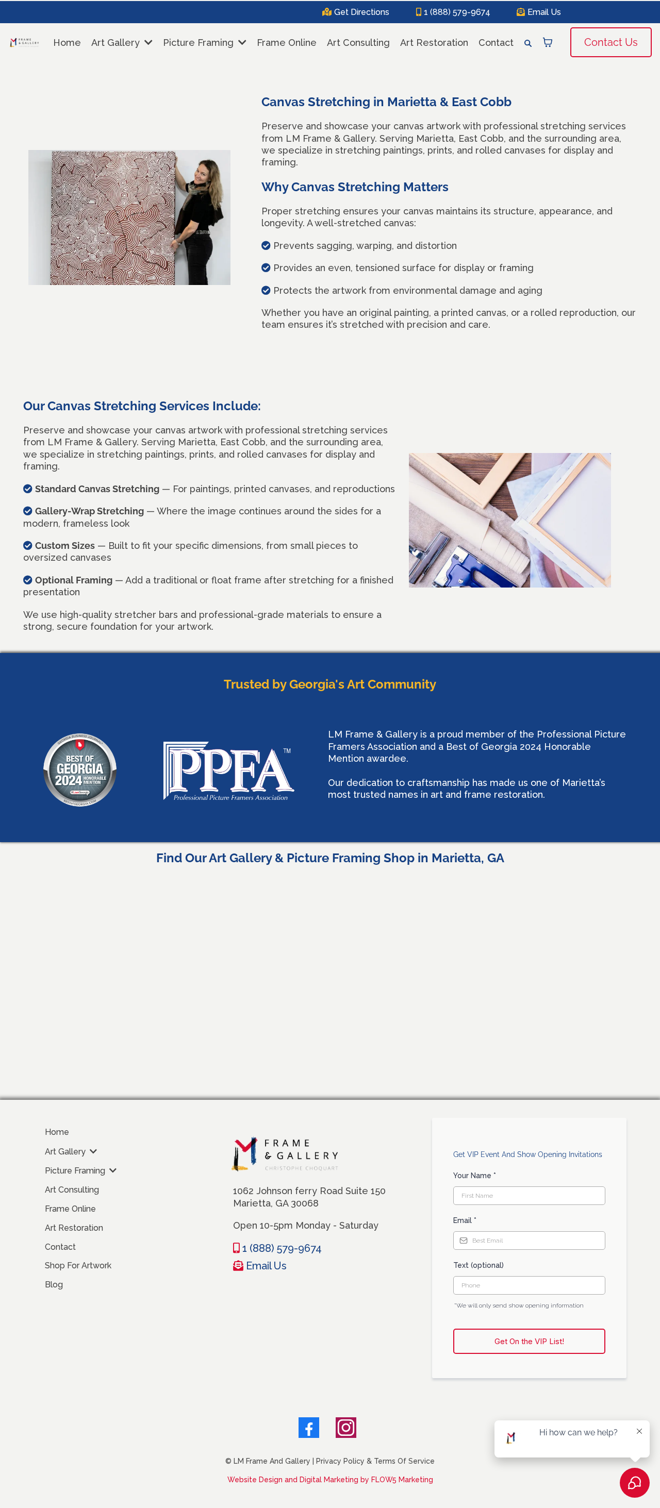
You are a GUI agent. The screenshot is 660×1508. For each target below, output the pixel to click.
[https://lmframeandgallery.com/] (24, 42)
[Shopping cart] (547, 42)
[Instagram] (346, 1427)
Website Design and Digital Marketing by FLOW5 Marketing (330, 1480)
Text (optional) (478, 1265)
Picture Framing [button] (199, 42)
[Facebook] (308, 1427)
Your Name (474, 1175)
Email (464, 1220)
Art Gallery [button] (116, 42)
